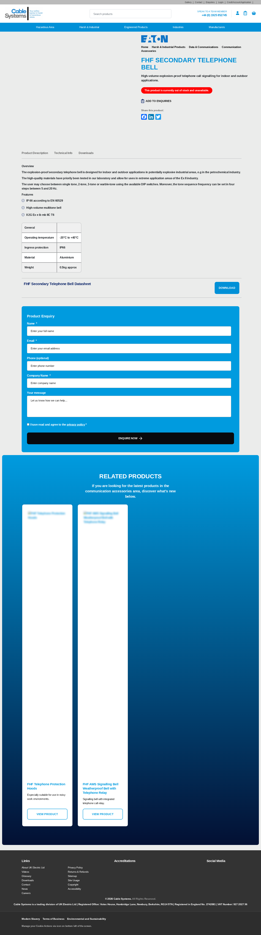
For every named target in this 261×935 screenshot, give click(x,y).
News (25, 888)
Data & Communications (203, 46)
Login (221, 2)
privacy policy (76, 424)
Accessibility (74, 888)
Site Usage (74, 880)
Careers (26, 893)
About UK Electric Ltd (33, 867)
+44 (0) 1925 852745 (214, 15)
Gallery (188, 2)
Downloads (86, 153)
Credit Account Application (239, 2)
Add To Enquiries (158, 100)
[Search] (166, 13)
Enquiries (210, 2)
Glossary (26, 876)
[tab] (35, 153)
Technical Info (63, 153)
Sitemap (72, 876)
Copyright (73, 884)
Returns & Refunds (78, 871)
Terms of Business (53, 918)
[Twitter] (158, 117)
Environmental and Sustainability (86, 918)
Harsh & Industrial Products (168, 46)
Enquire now (127, 438)
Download (227, 287)
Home (144, 46)
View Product (47, 814)
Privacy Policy (75, 867)
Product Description (35, 153)
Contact (198, 2)
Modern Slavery (31, 918)
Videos (25, 871)
